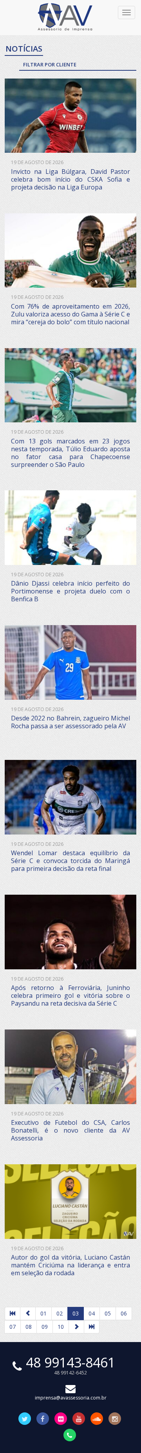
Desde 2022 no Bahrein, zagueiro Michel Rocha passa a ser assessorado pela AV (70, 722)
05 (108, 1313)
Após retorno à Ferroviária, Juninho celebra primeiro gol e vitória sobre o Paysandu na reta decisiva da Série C (70, 995)
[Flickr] (60, 1419)
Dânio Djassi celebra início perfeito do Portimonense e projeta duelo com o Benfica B (70, 591)
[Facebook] (42, 1419)
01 (43, 1313)
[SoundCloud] (96, 1419)
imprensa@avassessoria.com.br (71, 1397)
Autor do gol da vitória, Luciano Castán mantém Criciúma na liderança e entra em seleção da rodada (70, 1265)
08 (28, 1326)
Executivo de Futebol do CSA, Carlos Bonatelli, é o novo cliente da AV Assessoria (70, 1130)
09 (45, 1326)
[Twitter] (24, 1419)
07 (12, 1326)
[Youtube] (78, 1419)
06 (124, 1313)
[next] (76, 1326)
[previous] (28, 1313)
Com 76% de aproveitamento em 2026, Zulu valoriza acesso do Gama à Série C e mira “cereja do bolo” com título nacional (70, 314)
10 (61, 1326)
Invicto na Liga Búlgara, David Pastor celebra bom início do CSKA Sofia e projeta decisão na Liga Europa (70, 179)
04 (92, 1313)
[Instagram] (114, 1419)
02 (59, 1313)
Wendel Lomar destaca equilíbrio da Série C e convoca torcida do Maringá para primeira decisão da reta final (70, 861)
